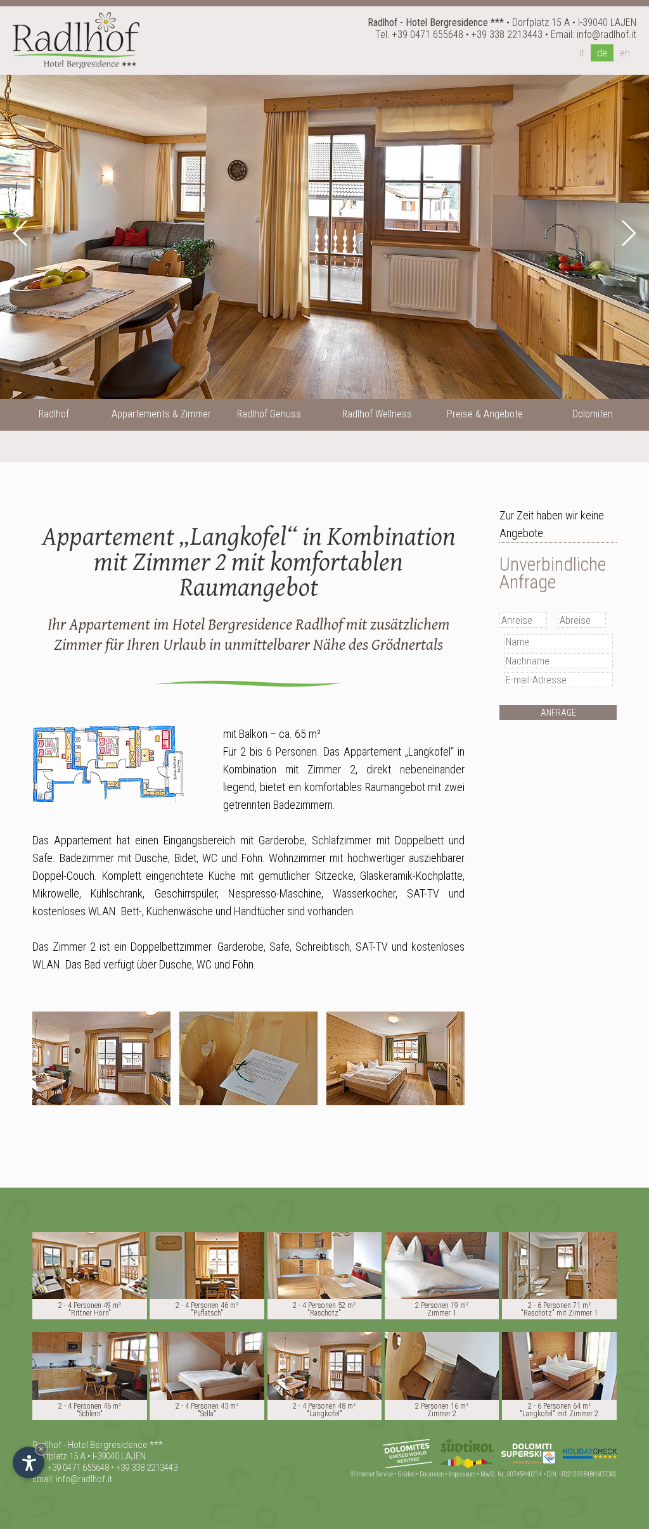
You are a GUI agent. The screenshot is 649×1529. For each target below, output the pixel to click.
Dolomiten (432, 1474)
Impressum (462, 1474)
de (602, 53)
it (581, 53)
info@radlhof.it (606, 35)
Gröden (406, 1474)
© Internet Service (371, 1474)
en (625, 53)
